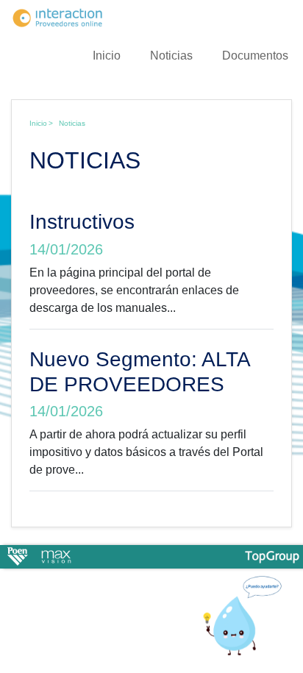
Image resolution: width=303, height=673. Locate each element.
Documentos (255, 55)
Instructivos (82, 221)
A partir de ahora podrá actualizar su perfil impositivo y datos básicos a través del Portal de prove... (146, 452)
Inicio (107, 55)
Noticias (171, 55)
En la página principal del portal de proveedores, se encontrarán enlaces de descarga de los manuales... (134, 290)
